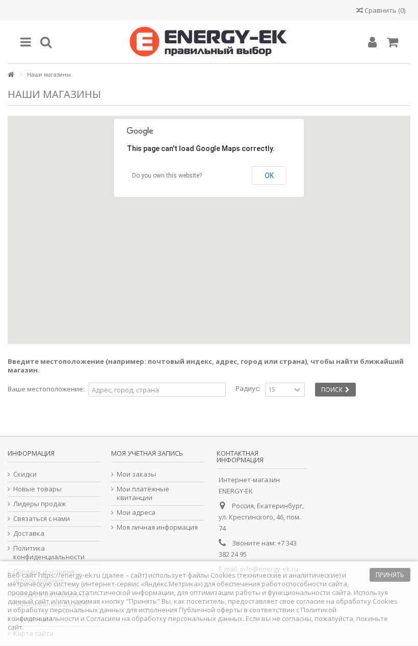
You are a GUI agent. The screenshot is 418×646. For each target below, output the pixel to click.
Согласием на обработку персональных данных (164, 618)
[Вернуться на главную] (11, 74)
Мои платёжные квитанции (143, 493)
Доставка (28, 533)
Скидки (25, 474)
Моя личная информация (157, 527)
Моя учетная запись (147, 453)
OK (269, 175)
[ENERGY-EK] (209, 42)
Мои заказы (136, 474)
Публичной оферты (210, 609)
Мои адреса (136, 512)
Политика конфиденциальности (49, 552)
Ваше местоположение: (46, 389)
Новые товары (37, 489)
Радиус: (248, 388)
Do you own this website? (167, 175)
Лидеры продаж (39, 504)
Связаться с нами (41, 518)
